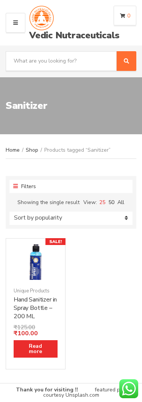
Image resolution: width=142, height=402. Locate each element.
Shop (32, 150)
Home (13, 150)
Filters (28, 186)
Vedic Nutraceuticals (74, 35)
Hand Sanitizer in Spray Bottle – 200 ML (35, 307)
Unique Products (32, 290)
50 (111, 202)
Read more (35, 348)
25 (102, 202)
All (120, 202)
